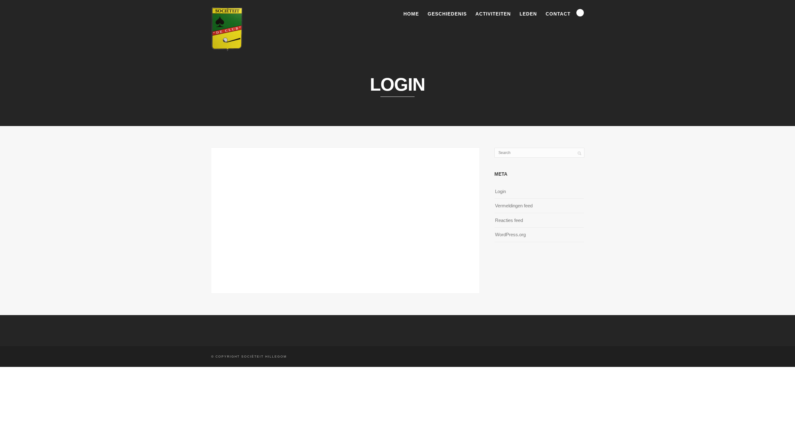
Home (411, 13)
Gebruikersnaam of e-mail (303, 167)
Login (500, 191)
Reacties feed (509, 220)
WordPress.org (510, 234)
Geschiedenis (447, 13)
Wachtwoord (289, 194)
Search (580, 12)
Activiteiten (493, 13)
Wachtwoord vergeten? (345, 258)
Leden (528, 13)
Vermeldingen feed (514, 205)
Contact (558, 13)
